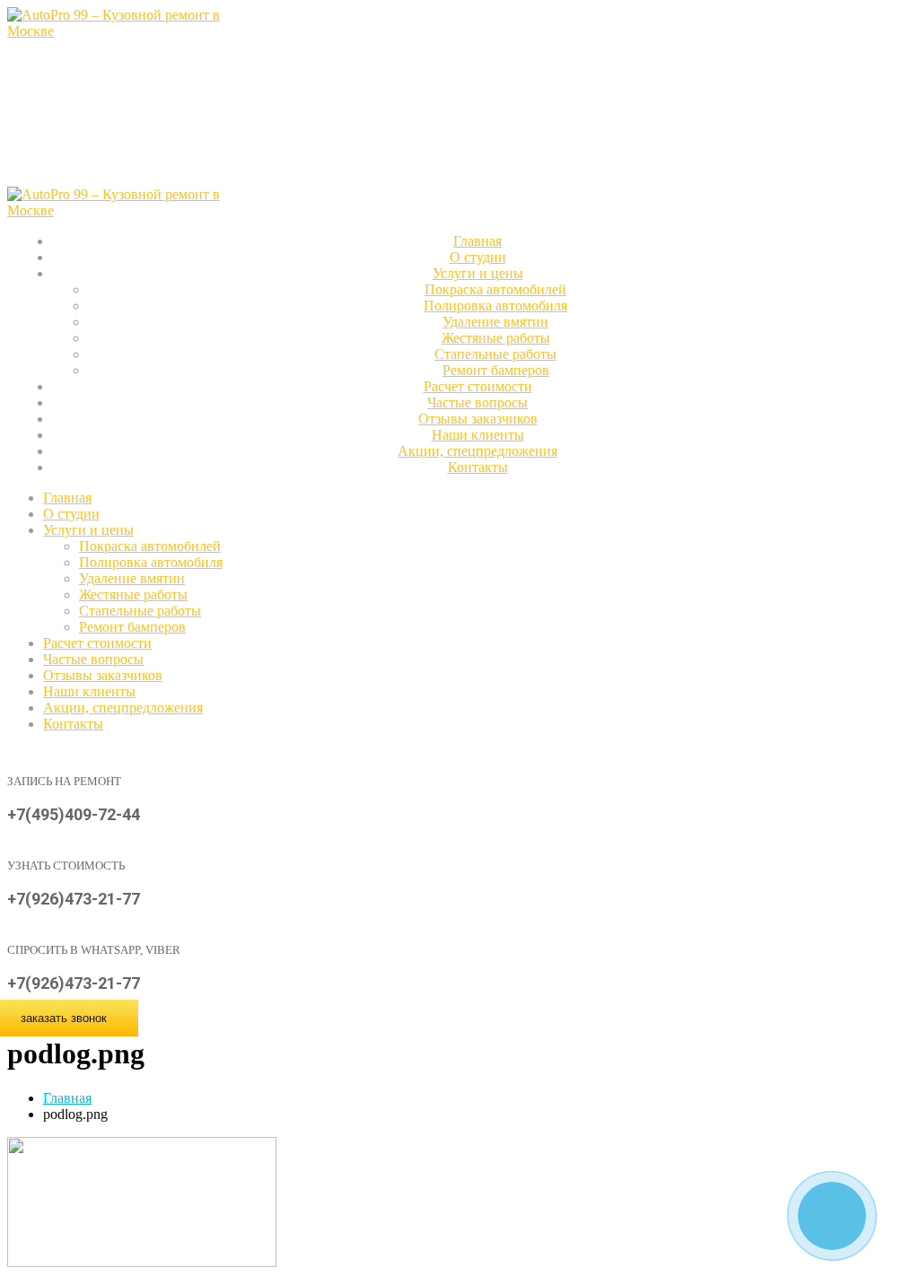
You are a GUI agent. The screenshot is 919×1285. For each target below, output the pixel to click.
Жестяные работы (496, 337)
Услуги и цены (478, 273)
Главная (67, 497)
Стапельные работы (495, 354)
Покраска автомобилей (495, 289)
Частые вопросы (93, 659)
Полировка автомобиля (495, 305)
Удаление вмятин (495, 321)
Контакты (478, 467)
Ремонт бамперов (132, 626)
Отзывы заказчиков (102, 675)
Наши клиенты (89, 691)
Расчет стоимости (97, 643)
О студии (71, 513)
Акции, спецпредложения (123, 707)
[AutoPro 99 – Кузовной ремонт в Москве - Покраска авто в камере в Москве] (122, 31)
